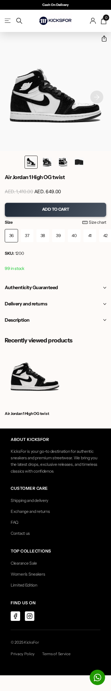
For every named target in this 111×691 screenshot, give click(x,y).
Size (55, 222)
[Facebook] (15, 616)
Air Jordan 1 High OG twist (27, 413)
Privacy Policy (23, 653)
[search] (19, 21)
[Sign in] (93, 21)
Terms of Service (56, 653)
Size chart (97, 222)
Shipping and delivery (29, 500)
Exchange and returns (30, 511)
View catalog (8, 20)
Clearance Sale (24, 563)
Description (17, 320)
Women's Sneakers (28, 574)
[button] (101, 38)
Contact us (20, 533)
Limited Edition (24, 585)
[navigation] (31, 162)
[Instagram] (29, 616)
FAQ (14, 522)
